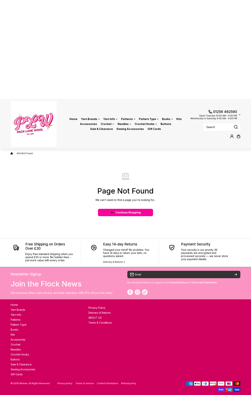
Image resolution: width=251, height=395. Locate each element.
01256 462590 (225, 112)
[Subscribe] (235, 274)
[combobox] (222, 127)
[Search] (235, 127)
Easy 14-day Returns (120, 244)
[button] (238, 136)
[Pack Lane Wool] (34, 124)
